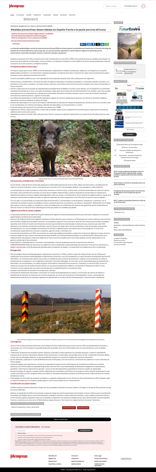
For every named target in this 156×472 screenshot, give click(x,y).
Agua (12, 15)
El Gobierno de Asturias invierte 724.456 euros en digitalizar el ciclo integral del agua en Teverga (129, 192)
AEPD (53, 445)
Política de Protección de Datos (42, 439)
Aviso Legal (30, 439)
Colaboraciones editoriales (99, 464)
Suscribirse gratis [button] (130, 6)
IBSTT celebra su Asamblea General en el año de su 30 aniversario (129, 201)
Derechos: (29, 443)
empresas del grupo (96, 442)
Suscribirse (129, 134)
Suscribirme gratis (85, 430)
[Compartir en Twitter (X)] (98, 44)
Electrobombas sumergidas (130, 72)
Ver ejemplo (45, 427)
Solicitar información (69, 407)
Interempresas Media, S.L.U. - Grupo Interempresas (80, 469)
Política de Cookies (100, 461)
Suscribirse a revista (55, 464)
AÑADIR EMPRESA (126, 459)
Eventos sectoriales (120, 244)
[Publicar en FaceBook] (93, 44)
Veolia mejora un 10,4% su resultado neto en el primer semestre (129, 184)
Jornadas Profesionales (120, 238)
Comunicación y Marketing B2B (123, 242)
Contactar (75, 456)
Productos (37, 15)
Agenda (55, 15)
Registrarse (52, 458)
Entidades (63, 15)
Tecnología (47, 15)
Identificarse (53, 456)
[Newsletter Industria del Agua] (130, 106)
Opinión (28, 15)
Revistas (72, 15)
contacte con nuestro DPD (89, 443)
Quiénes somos (76, 464)
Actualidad (20, 15)
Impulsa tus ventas (119, 240)
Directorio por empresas (123, 230)
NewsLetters (53, 461)
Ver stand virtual (83, 407)
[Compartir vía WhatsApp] (107, 44)
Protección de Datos (100, 458)
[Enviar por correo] (89, 44)
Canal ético (75, 458)
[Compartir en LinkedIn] (102, 44)
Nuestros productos (78, 461)
